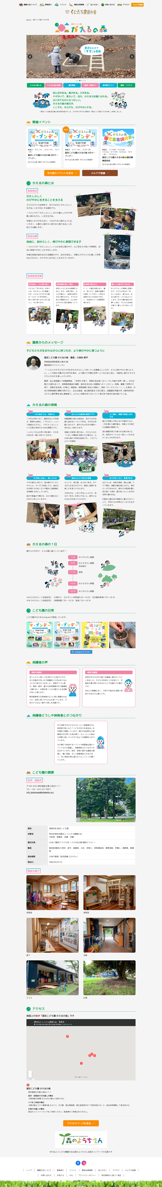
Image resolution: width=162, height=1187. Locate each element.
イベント (63, 4)
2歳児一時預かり (90, 85)
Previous (30, 56)
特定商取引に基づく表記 (111, 1175)
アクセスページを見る (79, 1123)
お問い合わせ (110, 4)
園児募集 (72, 85)
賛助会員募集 (79, 4)
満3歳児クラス (108, 85)
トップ (29, 1170)
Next (132, 56)
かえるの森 (33, 162)
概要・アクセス (126, 85)
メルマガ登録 (138, 5)
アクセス (126, 4)
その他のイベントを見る (60, 173)
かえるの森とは (36, 85)
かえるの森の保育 (53, 85)
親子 (40, 162)
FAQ (71, 1175)
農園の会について (30, 4)
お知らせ (60, 1175)
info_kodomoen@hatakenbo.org (39, 792)
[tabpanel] (81, 56)
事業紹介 (48, 4)
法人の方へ (94, 4)
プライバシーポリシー (87, 1175)
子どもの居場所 (50, 162)
